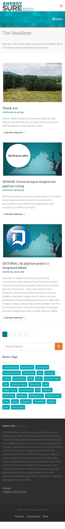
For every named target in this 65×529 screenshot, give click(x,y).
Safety (15, 401)
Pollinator (47, 390)
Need (46, 384)
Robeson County (53, 395)
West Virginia (18, 407)
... (30, 334)
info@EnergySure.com (14, 491)
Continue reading (13, 133)
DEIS (40, 373)
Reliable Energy (36, 395)
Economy (50, 373)
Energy (7, 378)
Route (6, 401)
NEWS (45, 517)
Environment (19, 378)
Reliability (22, 395)
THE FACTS (19, 517)
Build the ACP (27, 367)
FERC (38, 378)
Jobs (6, 384)
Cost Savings (28, 373)
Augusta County (11, 367)
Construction (42, 367)
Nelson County (10, 390)
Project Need (9, 395)
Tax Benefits (39, 401)
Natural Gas (35, 384)
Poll (37, 390)
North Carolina (26, 390)
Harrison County (52, 378)
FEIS (30, 378)
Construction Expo (11, 373)
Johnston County (19, 384)
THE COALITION (33, 517)
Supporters (25, 401)
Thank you (10, 108)
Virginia (51, 401)
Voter (6, 407)
